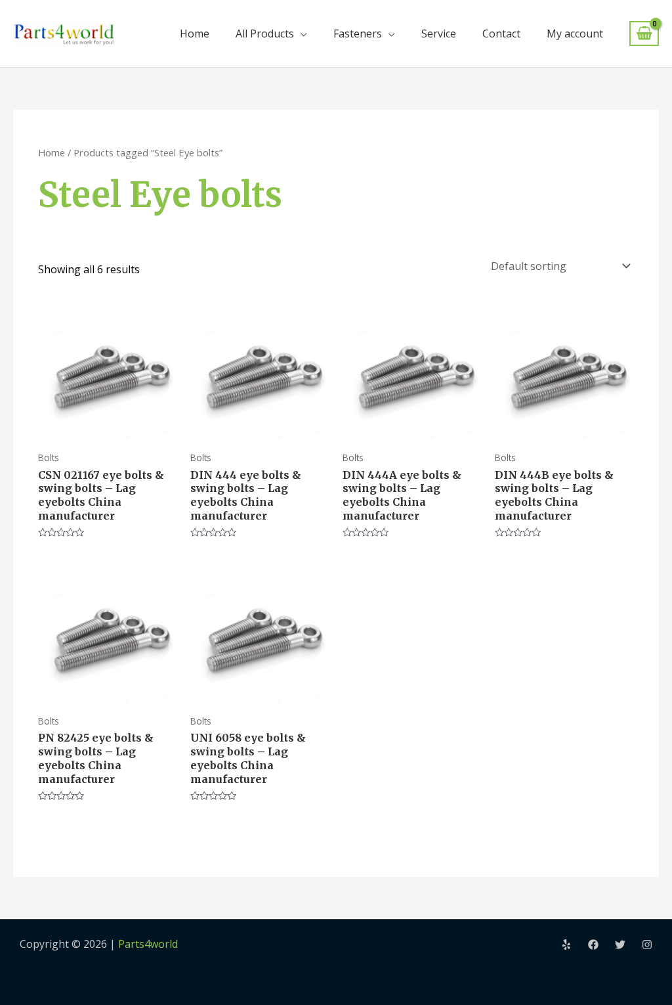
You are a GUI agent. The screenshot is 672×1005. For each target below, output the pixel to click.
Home (194, 33)
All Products (265, 33)
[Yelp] (566, 944)
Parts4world (148, 944)
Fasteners (357, 33)
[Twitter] (620, 944)
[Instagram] (647, 944)
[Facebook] (593, 944)
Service (438, 33)
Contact (501, 33)
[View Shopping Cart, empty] (644, 34)
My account (575, 33)
